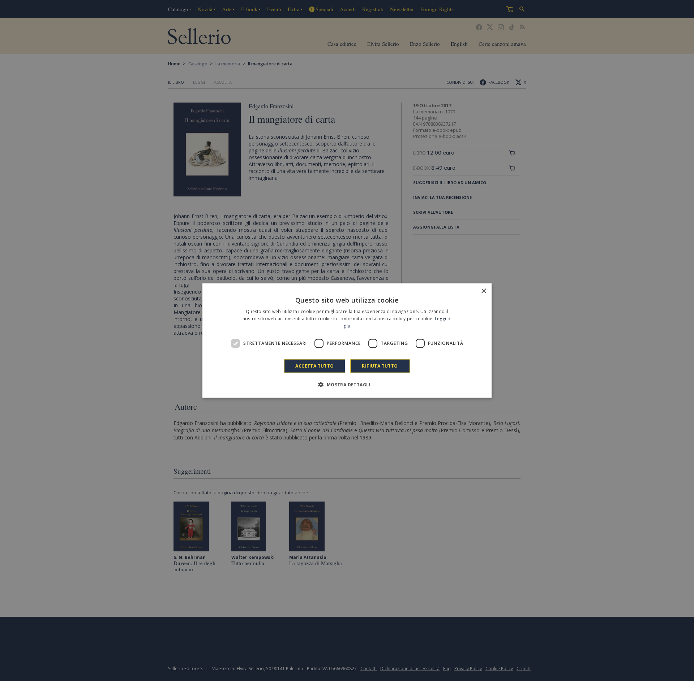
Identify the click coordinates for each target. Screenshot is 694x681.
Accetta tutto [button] (314, 366)
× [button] (483, 291)
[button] (347, 384)
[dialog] (347, 340)
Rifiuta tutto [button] (380, 366)
